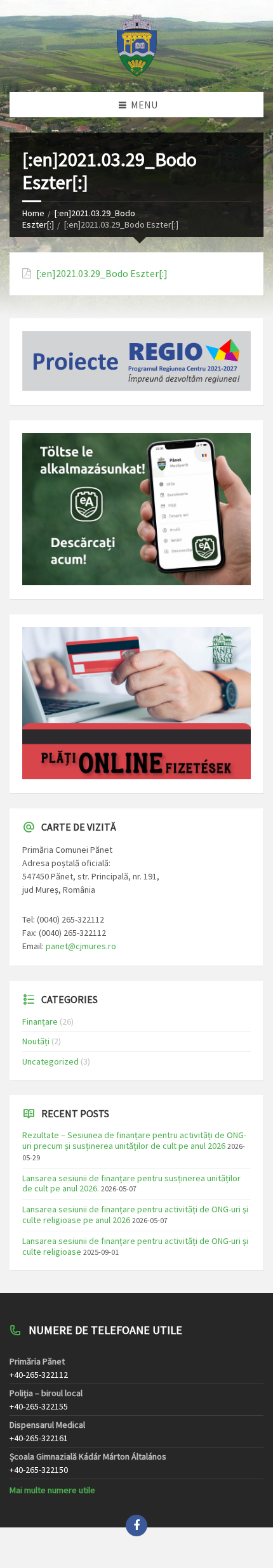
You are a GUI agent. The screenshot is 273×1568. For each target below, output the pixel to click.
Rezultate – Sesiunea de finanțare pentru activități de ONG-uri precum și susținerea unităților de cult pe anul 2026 (134, 1140)
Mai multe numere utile (52, 1490)
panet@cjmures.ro (81, 946)
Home (33, 213)
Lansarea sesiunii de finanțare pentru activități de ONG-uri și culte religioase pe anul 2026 (135, 1214)
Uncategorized (50, 1061)
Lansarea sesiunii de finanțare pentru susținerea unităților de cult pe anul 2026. (131, 1183)
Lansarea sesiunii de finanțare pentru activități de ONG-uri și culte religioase (135, 1246)
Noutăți (36, 1041)
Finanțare (40, 1021)
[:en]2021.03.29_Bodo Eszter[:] (102, 274)
